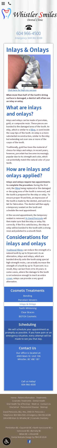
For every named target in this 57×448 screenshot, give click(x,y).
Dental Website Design (21, 437)
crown (9, 278)
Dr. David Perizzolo (34, 218)
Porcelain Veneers (27, 299)
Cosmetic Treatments (27, 290)
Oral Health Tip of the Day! (18, 404)
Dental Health (39, 400)
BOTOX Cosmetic (28, 316)
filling (32, 129)
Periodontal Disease (30, 407)
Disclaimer (14, 407)
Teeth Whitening (28, 308)
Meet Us (35, 404)
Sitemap (44, 407)
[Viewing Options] (6, 441)
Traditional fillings (14, 250)
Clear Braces (27, 312)
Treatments (41, 397)
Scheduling (27, 324)
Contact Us (46, 404)
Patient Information (26, 397)
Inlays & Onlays (28, 304)
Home (13, 397)
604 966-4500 (28, 33)
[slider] (29, 86)
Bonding (27, 295)
